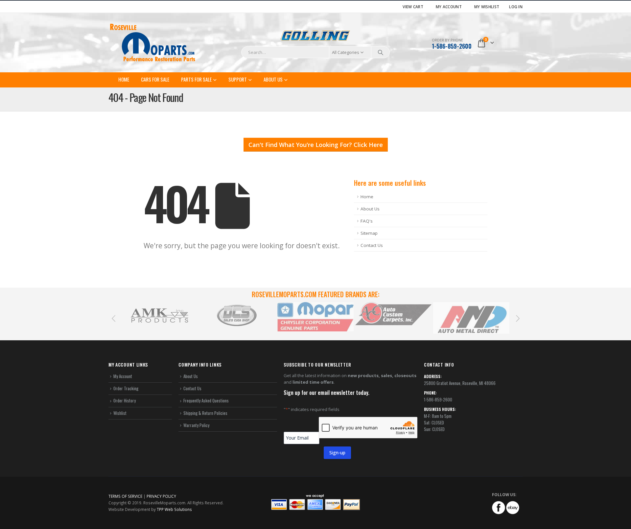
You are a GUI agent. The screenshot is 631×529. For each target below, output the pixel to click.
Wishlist (120, 413)
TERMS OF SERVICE (125, 496)
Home (123, 79)
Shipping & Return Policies (205, 413)
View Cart (413, 6)
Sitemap (369, 233)
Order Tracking (125, 388)
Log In (516, 6)
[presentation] (113, 318)
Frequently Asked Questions (206, 400)
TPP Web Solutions (174, 509)
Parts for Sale (196, 79)
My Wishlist (486, 6)
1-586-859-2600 (452, 46)
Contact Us (372, 245)
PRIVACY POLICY (161, 496)
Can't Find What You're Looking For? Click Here (315, 145)
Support (237, 79)
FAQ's (367, 221)
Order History (124, 400)
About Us (273, 79)
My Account (449, 6)
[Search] (380, 52)
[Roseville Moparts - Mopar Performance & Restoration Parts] (152, 42)
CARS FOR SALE (155, 79)
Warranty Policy (196, 425)
